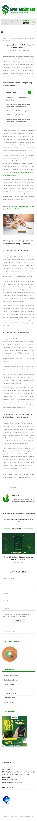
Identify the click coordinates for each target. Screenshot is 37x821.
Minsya (15, 495)
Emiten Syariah (9, 684)
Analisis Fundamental (11, 676)
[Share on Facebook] (24, 488)
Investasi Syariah (9, 689)
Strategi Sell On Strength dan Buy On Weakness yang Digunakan (18, 105)
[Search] (31, 32)
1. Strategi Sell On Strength (18, 111)
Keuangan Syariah (10, 693)
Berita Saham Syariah (11, 680)
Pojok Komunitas (9, 698)
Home (4, 39)
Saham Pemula (9, 702)
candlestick (10, 405)
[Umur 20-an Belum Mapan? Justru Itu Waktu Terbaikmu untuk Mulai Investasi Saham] (18, 543)
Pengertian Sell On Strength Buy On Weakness (17, 99)
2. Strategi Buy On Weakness (18, 115)
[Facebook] (24, 32)
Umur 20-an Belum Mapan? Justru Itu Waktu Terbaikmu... (18, 558)
